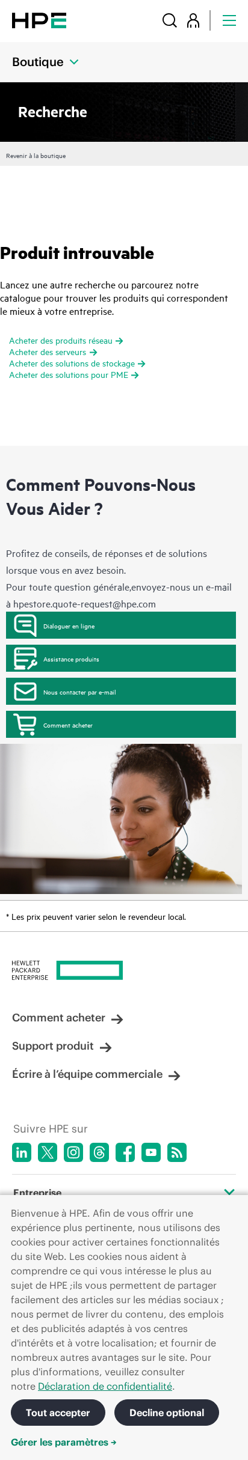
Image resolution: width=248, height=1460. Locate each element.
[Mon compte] (193, 20)
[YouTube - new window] (151, 1152)
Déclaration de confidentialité (105, 1386)
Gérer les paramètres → (64, 1442)
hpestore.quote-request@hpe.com (84, 603)
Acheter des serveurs (47, 351)
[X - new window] (47, 1152)
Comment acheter (68, 724)
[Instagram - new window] (73, 1152)
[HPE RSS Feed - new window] (177, 1152)
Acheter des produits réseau (61, 339)
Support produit (53, 1046)
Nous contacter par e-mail (79, 691)
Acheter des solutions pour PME (68, 374)
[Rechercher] (170, 20)
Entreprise (37, 1193)
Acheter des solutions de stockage (72, 362)
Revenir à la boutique (36, 155)
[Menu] (229, 20)
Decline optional (166, 1413)
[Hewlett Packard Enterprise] (39, 20)
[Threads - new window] (99, 1152)
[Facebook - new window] (125, 1152)
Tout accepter (58, 1413)
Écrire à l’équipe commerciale (87, 1074)
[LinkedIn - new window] (21, 1152)
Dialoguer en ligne (69, 625)
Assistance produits (71, 658)
